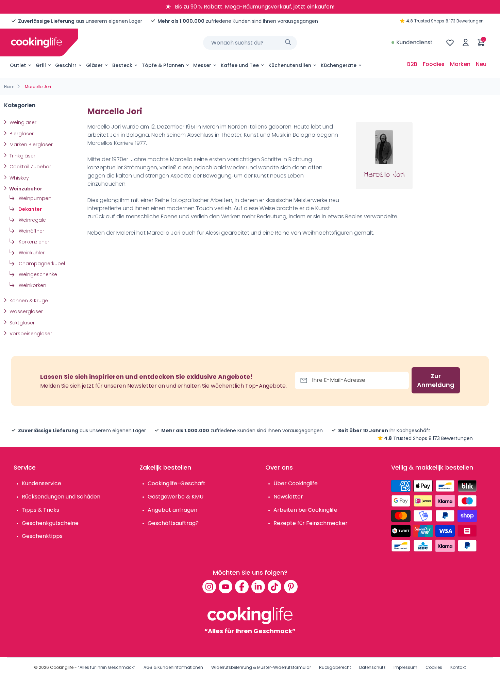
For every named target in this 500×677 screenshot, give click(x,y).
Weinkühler (31, 252)
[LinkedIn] (258, 586)
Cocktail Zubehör (29, 166)
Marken (460, 64)
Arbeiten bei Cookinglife (305, 510)
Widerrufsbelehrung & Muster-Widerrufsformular (261, 667)
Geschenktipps (42, 536)
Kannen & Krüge (28, 300)
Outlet (18, 65)
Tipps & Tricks (40, 510)
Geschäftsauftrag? (173, 523)
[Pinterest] (291, 586)
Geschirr (66, 65)
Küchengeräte (338, 65)
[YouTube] (225, 586)
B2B (412, 64)
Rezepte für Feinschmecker (310, 523)
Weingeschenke (37, 274)
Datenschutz (372, 667)
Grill (41, 65)
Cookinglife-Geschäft (176, 483)
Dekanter (29, 209)
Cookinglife (61, 667)
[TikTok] (274, 586)
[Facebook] (242, 586)
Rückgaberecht (335, 667)
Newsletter (288, 497)
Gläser (94, 65)
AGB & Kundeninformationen (173, 667)
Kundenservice (41, 483)
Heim (9, 86)
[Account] (465, 42)
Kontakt (458, 667)
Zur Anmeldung (435, 380)
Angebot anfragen (172, 510)
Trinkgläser (21, 155)
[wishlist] (450, 42)
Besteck (122, 65)
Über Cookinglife (295, 483)
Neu (481, 64)
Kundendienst (414, 42)
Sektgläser (21, 322)
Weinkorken (31, 285)
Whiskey (18, 177)
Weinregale (31, 220)
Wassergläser (25, 311)
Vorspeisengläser (30, 333)
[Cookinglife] (36, 42)
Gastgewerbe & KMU (175, 497)
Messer (202, 65)
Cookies (434, 667)
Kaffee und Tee (240, 65)
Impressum (405, 667)
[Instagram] (209, 586)
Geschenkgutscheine (50, 523)
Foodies (434, 64)
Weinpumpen (34, 198)
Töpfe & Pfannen (163, 65)
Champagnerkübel (41, 263)
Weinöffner (30, 230)
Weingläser (22, 122)
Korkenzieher (33, 241)
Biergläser (21, 133)
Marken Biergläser (30, 144)
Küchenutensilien (289, 65)
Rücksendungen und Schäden (61, 497)
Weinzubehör (25, 188)
